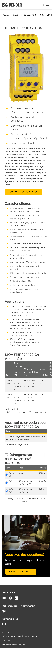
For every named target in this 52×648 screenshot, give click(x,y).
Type (21, 467)
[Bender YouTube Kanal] (5, 598)
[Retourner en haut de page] (47, 643)
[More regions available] (43, 4)
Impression (7, 640)
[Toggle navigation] (47, 5)
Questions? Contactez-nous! (23, 191)
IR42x (10, 481)
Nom (8, 467)
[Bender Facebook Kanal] (12, 598)
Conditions (7, 632)
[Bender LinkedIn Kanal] (18, 598)
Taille (41, 467)
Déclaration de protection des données (19, 636)
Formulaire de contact (20, 571)
